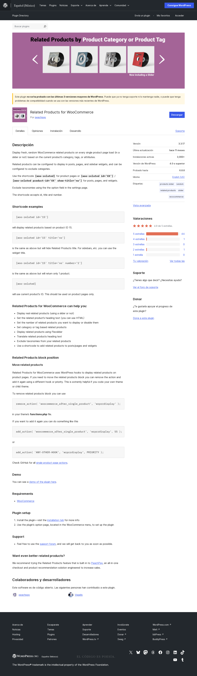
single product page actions (51, 462)
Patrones (52, 639)
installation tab (55, 520)
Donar (122, 634)
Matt (156, 629)
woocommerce (176, 197)
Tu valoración (140, 261)
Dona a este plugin (143, 318)
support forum (48, 543)
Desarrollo (75, 130)
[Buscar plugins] (45, 26)
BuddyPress (160, 639)
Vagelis (79, 594)
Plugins (51, 634)
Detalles (20, 130)
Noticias (16, 629)
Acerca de (17, 624)
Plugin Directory (20, 15)
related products (168, 190)
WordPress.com (162, 624)
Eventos (122, 629)
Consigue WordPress (179, 5)
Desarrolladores (90, 634)
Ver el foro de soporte (145, 287)
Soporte (180, 130)
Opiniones (37, 130)
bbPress (158, 634)
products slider (167, 184)
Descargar (177, 114)
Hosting (16, 634)
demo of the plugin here (42, 481)
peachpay (40, 117)
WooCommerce (25, 501)
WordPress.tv (90, 639)
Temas (50, 629)
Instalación (56, 130)
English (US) (178, 177)
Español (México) (50, 656)
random (179, 184)
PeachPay (97, 563)
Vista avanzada (142, 205)
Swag (122, 639)
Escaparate (53, 624)
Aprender (87, 624)
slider (180, 190)
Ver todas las (177, 261)
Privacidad (17, 639)
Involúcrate (123, 624)
